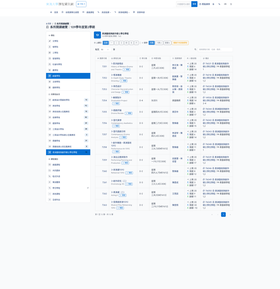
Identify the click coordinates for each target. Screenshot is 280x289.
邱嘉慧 (175, 158)
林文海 (175, 65)
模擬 (127, 70)
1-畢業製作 (116, 97)
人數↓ (159, 43)
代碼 (151, 43)
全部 (105, 43)
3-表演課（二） (118, 192)
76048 (208, 144)
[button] (104, 12)
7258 (104, 147)
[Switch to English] (219, 4)
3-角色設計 (116, 86)
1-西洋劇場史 (117, 63)
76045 (208, 202)
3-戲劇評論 (116, 110)
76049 (208, 179)
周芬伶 (175, 112)
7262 (104, 193)
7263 (104, 205)
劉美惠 (175, 76)
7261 (104, 182)
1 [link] (223, 214)
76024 (208, 86)
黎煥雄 (175, 123)
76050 (208, 190)
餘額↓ (167, 43)
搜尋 (194, 4)
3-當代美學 (116, 120)
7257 (104, 134)
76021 (208, 63)
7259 (104, 160)
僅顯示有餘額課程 (180, 43)
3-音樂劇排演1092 (119, 202)
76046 (208, 168)
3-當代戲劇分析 (118, 131)
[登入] (213, 4)
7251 (104, 66)
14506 (208, 97)
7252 (104, 78)
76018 (208, 75)
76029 (208, 157)
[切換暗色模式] (231, 4)
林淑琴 (175, 133)
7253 (104, 89)
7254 (104, 100)
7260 (104, 171)
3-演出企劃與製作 (119, 157)
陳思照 (175, 205)
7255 (104, 112)
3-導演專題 (116, 75)
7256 (104, 123)
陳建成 (175, 182)
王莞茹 (175, 193)
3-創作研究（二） (119, 181)
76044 (208, 109)
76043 (208, 131)
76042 (208, 120)
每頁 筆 (105, 49)
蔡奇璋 (175, 86)
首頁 (49, 24)
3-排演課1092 (117, 169)
